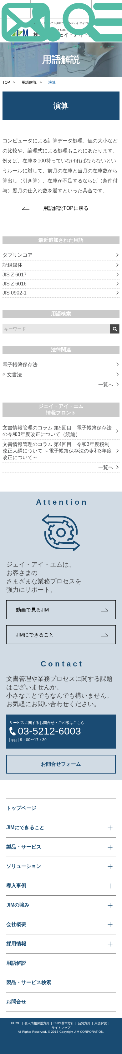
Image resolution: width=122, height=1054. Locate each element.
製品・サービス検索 (28, 982)
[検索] (76, 9)
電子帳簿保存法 (20, 364)
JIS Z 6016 (15, 283)
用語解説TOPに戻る (66, 208)
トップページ (21, 808)
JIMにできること (35, 634)
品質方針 (84, 1023)
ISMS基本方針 (63, 1023)
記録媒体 (13, 265)
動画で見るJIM (32, 609)
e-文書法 (12, 374)
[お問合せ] (15, 9)
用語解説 (29, 82)
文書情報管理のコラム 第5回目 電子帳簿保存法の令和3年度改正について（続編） (57, 431)
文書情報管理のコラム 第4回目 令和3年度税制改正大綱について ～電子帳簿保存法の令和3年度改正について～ (57, 451)
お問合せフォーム (61, 764)
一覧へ (105, 384)
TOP (6, 82)
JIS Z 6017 (15, 274)
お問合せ (16, 1001)
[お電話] (46, 9)
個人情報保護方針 (36, 1023)
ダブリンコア (18, 255)
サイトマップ (61, 1027)
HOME (15, 1023)
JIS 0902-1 (15, 292)
